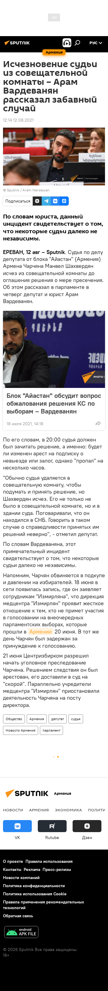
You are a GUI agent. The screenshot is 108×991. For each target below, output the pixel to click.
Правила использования (49, 861)
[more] (98, 423)
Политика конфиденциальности (34, 885)
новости (13, 810)
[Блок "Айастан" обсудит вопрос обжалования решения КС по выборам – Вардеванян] (54, 349)
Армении (40, 631)
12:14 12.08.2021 (18, 120)
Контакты (12, 869)
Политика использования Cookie (35, 894)
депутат (57, 719)
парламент (51, 730)
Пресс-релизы (57, 869)
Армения (36, 719)
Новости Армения (20, 730)
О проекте (13, 861)
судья (75, 719)
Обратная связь (18, 915)
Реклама (32, 869)
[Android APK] (21, 933)
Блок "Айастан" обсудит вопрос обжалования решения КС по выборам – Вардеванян (54, 403)
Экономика (68, 810)
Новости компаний (21, 877)
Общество (14, 719)
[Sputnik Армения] (18, 45)
